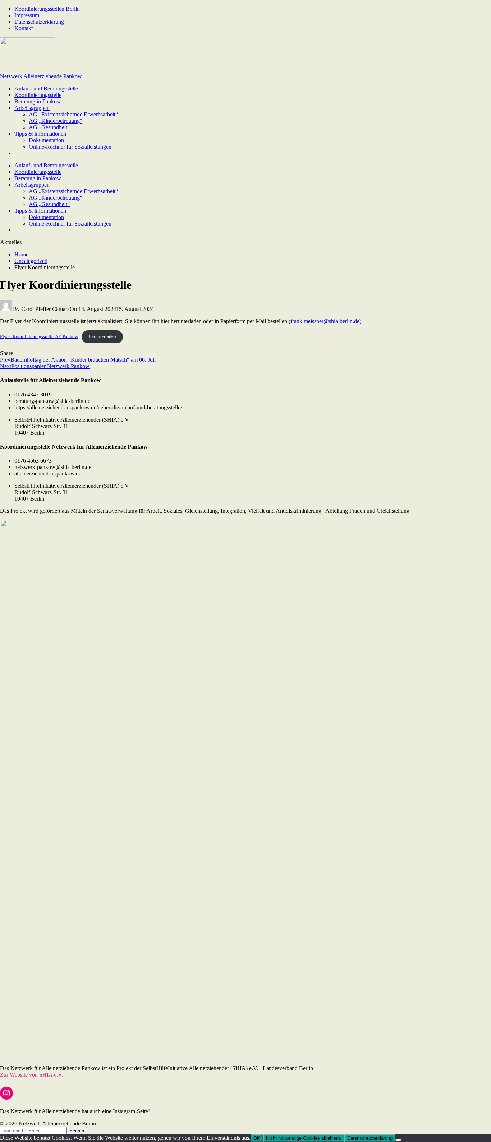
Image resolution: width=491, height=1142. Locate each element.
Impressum (26, 15)
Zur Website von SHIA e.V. (31, 1075)
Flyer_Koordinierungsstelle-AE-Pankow (39, 336)
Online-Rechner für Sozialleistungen (70, 147)
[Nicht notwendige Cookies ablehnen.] (398, 1140)
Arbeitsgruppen (32, 108)
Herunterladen (102, 336)
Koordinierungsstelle (37, 95)
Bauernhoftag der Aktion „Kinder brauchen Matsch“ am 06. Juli (78, 360)
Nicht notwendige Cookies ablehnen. (303, 1138)
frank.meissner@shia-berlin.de (324, 321)
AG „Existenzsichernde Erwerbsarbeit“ (73, 114)
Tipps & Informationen (40, 134)
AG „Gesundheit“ (49, 127)
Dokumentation (46, 140)
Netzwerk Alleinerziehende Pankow (41, 76)
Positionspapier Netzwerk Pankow (45, 366)
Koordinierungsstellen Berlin (47, 9)
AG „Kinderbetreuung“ (55, 121)
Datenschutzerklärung (39, 22)
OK (256, 1138)
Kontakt (23, 28)
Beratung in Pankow (37, 101)
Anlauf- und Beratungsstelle (46, 88)
